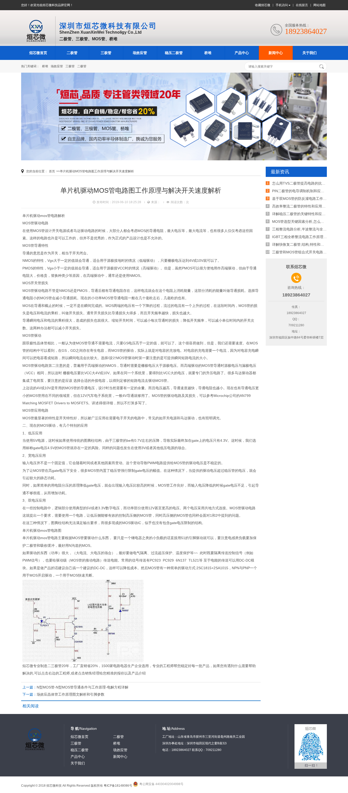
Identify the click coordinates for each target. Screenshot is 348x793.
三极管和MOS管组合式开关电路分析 (301, 252)
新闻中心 (276, 53)
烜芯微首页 (38, 53)
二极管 (72, 53)
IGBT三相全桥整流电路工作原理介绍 (301, 237)
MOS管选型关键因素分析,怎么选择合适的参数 (308, 221)
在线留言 (302, 5)
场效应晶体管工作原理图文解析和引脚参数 (70, 694)
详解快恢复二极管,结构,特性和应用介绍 (303, 244)
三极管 (106, 53)
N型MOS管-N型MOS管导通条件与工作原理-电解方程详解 (82, 687)
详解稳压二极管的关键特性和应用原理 (302, 214)
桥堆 (207, 53)
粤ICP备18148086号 (118, 785)
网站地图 (319, 5)
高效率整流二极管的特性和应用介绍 (300, 206)
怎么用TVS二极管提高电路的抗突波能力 (304, 183)
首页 (52, 171)
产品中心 (242, 53)
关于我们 (309, 53)
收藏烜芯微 (262, 5)
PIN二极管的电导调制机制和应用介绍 (301, 191)
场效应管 (140, 53)
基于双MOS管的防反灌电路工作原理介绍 (304, 199)
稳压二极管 (174, 53)
